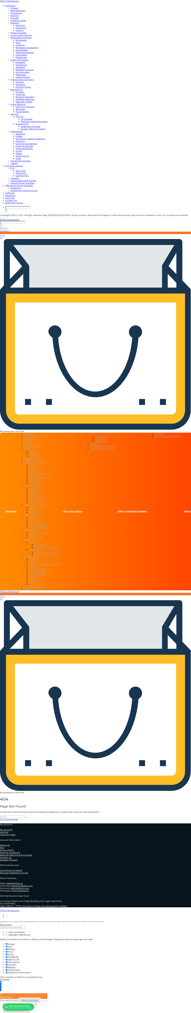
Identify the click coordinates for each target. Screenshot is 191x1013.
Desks (19, 153)
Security (14, 114)
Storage (14, 18)
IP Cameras (26, 119)
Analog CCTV (22, 124)
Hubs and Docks (24, 148)
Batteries (20, 109)
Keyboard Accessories (27, 47)
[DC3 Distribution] (9, 1)
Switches (20, 94)
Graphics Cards (18, 20)
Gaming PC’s (22, 176)
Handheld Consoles (20, 161)
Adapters (20, 134)
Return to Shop (30, 1000)
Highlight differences (19, 935)
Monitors (20, 25)
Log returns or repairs (11, 870)
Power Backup (18, 104)
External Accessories (26, 144)
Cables (19, 136)
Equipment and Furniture (23, 190)
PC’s (12, 168)
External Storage (24, 146)
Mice (18, 43)
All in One (20, 171)
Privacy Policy (7, 850)
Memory (14, 15)
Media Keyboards (25, 52)
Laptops (14, 178)
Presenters (21, 57)
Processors (16, 13)
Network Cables (24, 102)
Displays (14, 23)
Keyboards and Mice (20, 38)
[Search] (6, 210)
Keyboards (21, 40)
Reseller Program (9, 860)
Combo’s (20, 45)
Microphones (22, 72)
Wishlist (4, 832)
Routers (20, 92)
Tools (18, 158)
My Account (6, 830)
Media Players (23, 77)
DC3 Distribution (20, 891)
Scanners (20, 84)
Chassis (14, 8)
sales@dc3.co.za (14, 883)
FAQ (2, 847)
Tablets (14, 163)
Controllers (21, 55)
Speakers (20, 67)
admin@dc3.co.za (20, 888)
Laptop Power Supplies (22, 183)
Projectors (21, 28)
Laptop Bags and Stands (23, 180)
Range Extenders (25, 97)
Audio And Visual (19, 60)
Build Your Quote (14, 203)
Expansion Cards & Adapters (30, 139)
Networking (16, 89)
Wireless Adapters (25, 99)
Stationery (15, 188)
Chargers (20, 141)
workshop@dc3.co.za (21, 886)
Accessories (16, 131)
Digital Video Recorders (33, 129)
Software (9, 193)
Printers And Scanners (22, 79)
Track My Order (8, 835)
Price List (10, 198)
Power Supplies (18, 33)
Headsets (20, 62)
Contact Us (11, 200)
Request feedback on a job (14, 873)
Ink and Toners (23, 87)
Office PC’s (21, 173)
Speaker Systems (25, 70)
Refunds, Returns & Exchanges (16, 855)
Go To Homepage (9, 819)
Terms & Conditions (10, 852)
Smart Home (22, 156)
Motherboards (17, 10)
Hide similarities (16, 932)
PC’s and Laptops (14, 166)
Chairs (19, 151)
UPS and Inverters (25, 107)
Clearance (10, 195)
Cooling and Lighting (21, 35)
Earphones (21, 65)
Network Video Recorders (34, 121)
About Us (5, 845)
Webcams (21, 75)
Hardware (10, 6)
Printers (20, 82)
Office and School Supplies (19, 185)
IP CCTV (20, 116)
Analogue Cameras (30, 126)
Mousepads (22, 50)
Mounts (20, 30)
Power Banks (22, 111)
